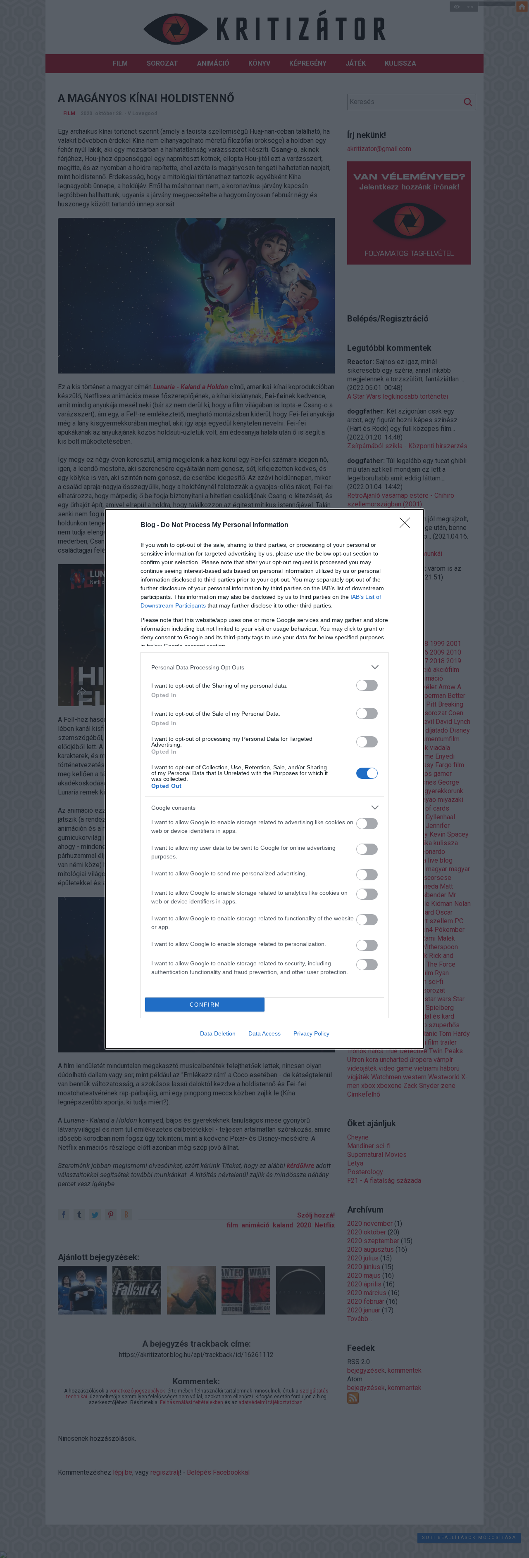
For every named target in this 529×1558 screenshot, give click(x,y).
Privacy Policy (311, 1033)
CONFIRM (205, 1005)
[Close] (407, 525)
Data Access (264, 1033)
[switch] (367, 685)
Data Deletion (218, 1033)
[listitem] (264, 667)
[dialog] (264, 779)
